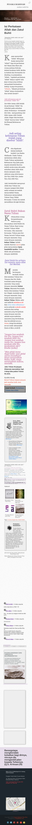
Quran (18, 245)
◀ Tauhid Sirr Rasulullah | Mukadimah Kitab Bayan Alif (14, 553)
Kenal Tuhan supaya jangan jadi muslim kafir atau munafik (15, 382)
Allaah (7, 89)
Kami (7, 646)
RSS (24, 822)
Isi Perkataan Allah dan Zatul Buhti (12, 467)
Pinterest (17, 822)
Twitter (11, 822)
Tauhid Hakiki (14, 18)
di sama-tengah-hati (12, 519)
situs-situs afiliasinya (16, 305)
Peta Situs (24, 817)
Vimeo (21, 822)
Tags (14, 646)
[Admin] (6, 476)
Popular (21, 646)
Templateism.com (19, 818)
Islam (6, 323)
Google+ (14, 822)
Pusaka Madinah (16, 4)
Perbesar (15, 811)
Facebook (8, 822)
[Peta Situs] (13, 473)
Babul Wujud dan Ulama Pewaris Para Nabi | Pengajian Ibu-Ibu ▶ (14, 556)
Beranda (6, 18)
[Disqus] (14, 581)
